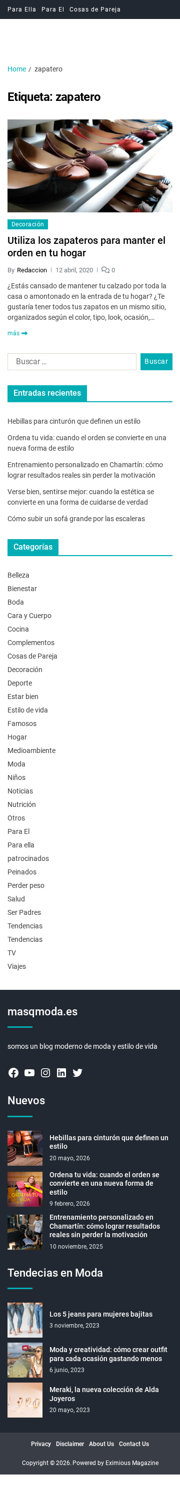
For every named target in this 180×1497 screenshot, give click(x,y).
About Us (101, 1444)
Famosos (22, 724)
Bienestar (22, 589)
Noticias (20, 791)
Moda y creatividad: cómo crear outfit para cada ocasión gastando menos (109, 1354)
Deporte (20, 683)
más (14, 333)
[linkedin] (62, 1073)
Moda (17, 764)
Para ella (21, 845)
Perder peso (26, 885)
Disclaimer (70, 1444)
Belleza (19, 575)
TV (12, 953)
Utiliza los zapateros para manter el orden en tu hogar (87, 246)
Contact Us (134, 1444)
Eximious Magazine (132, 1463)
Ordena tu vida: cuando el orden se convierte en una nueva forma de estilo (105, 1183)
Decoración (28, 224)
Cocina (18, 629)
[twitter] (78, 1073)
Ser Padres (24, 912)
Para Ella (22, 9)
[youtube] (30, 1073)
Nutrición (22, 804)
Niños (17, 777)
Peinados (22, 872)
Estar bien (23, 697)
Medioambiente (32, 750)
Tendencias (25, 926)
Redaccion (32, 270)
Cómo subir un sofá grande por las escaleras (76, 519)
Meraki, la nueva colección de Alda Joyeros (104, 1394)
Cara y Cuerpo (30, 616)
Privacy (41, 1444)
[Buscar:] (70, 363)
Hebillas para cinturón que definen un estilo (74, 421)
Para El (53, 9)
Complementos (31, 643)
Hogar (17, 737)
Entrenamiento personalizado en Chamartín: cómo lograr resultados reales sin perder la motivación (105, 1226)
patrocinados (28, 858)
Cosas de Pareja (95, 9)
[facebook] (14, 1073)
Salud (16, 899)
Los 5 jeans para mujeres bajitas (101, 1314)
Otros (16, 818)
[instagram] (46, 1073)
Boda (16, 602)
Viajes (17, 966)
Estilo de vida (28, 710)
